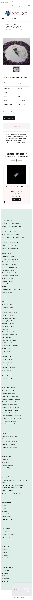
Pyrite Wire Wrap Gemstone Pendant (16, 77)
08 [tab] (21, 202)
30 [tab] (22, 206)
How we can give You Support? (11, 444)
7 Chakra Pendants (7, 315)
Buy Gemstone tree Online (9, 267)
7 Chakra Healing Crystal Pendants (16, 187)
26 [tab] (13, 206)
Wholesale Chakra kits (8, 262)
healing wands (6, 337)
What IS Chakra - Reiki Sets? (10, 396)
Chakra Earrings (6, 251)
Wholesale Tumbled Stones (10, 275)
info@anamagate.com (11, 493)
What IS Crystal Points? (9, 402)
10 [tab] (26, 202)
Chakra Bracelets (7, 310)
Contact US (5, 514)
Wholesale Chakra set (8, 256)
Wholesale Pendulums (8, 307)
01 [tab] (4, 202)
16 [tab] (14, 204)
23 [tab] (5, 206)
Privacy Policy (6, 468)
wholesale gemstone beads (10, 273)
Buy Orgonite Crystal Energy (10, 345)
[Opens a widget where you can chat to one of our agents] (22, 590)
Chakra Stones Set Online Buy (10, 234)
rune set (5, 329)
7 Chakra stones (7, 359)
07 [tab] (19, 202)
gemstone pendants (8, 323)
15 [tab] (11, 204)
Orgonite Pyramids (7, 278)
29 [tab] (20, 206)
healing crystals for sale (9, 367)
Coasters (5, 286)
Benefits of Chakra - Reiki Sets (11, 399)
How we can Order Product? (10, 436)
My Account (5, 555)
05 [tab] (14, 202)
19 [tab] (21, 204)
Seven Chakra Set (7, 362)
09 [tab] (24, 202)
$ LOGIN (20, 83)
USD (28, 6)
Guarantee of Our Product (9, 447)
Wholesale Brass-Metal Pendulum (12, 289)
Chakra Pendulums (7, 304)
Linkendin (6, 573)
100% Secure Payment (8, 534)
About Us (5, 459)
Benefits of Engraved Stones (10, 407)
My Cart (4, 549)
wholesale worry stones (9, 332)
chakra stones (6, 370)
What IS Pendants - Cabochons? (11, 415)
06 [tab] (16, 202)
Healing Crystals (7, 356)
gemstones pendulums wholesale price (13, 229)
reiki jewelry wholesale (9, 245)
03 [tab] (9, 202)
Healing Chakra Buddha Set (10, 242)
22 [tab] (28, 204)
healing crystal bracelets (9, 321)
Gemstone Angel (7, 348)
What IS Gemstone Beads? (10, 410)
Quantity (5, 112)
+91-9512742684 (8, 490)
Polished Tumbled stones (9, 354)
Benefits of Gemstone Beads (10, 413)
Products (13, 24)
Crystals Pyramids (7, 284)
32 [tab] (27, 206)
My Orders (5, 552)
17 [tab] (16, 204)
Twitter (6, 576)
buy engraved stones (8, 270)
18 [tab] (19, 204)
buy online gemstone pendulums (11, 223)
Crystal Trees (6, 351)
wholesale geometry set (9, 334)
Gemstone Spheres (7, 281)
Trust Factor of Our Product (10, 439)
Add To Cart (9, 118)
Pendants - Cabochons (13, 26)
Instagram (6, 578)
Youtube (5, 581)
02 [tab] (7, 202)
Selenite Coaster (7, 292)
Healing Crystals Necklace (9, 312)
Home (6, 24)
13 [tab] (7, 204)
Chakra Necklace (7, 253)
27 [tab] (15, 206)
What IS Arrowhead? (8, 391)
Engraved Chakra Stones (9, 365)
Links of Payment (7, 537)
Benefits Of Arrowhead (8, 393)
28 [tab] (18, 206)
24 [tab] (8, 206)
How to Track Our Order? (9, 441)
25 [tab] (10, 206)
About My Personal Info (9, 532)
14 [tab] (9, 204)
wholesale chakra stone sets (10, 240)
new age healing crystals (9, 318)
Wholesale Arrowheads (9, 264)
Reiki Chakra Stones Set (9, 232)
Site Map (4, 511)
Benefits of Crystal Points (9, 404)
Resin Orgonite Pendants (9, 340)
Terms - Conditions (7, 558)
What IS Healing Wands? (9, 421)
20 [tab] (24, 204)
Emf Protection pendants (9, 343)
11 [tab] (28, 202)
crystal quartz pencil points (10, 259)
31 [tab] (25, 206)
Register (20, 6)
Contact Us (21, 104)
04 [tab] (11, 202)
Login (14, 6)
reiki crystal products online (10, 248)
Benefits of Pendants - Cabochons (12, 418)
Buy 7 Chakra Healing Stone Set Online (13, 237)
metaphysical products (8, 326)
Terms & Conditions (7, 465)
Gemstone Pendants (12, 28)
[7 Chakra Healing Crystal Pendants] (16, 174)
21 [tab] (26, 204)
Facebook (6, 570)
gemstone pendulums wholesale (11, 226)
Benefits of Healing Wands (10, 424)
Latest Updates (6, 516)
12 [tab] (4, 204)
